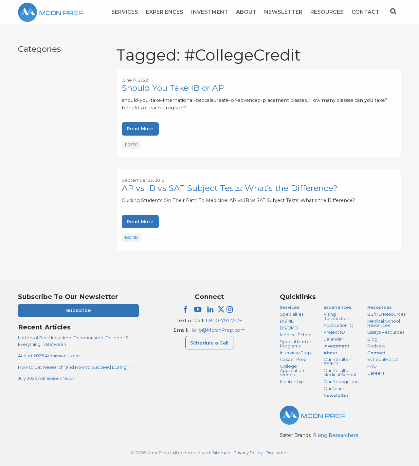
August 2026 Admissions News (49, 355)
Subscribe (78, 310)
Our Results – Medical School (339, 372)
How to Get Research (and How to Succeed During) (73, 367)
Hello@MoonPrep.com (217, 330)
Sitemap (221, 452)
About (246, 12)
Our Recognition (341, 381)
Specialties (291, 314)
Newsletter (283, 12)
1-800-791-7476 (223, 321)
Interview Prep (295, 352)
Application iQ (338, 325)
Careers (375, 373)
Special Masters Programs (296, 343)
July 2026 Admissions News (46, 378)
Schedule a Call (209, 343)
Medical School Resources (383, 323)
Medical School (296, 334)
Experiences (164, 12)
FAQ (372, 366)
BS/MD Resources (386, 314)
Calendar (333, 339)
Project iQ (334, 332)
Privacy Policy (248, 452)
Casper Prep (293, 359)
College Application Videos (292, 370)
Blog (372, 339)
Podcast (376, 345)
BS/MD (131, 237)
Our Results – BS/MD (337, 361)
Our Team (333, 388)
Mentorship (292, 381)
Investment (209, 12)
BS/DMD (289, 327)
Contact (365, 12)
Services (124, 12)
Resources (327, 12)
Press (131, 144)
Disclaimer (276, 452)
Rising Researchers (336, 316)
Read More (140, 129)
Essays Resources (385, 332)
